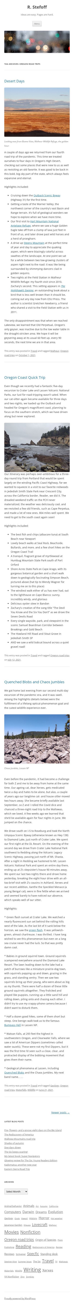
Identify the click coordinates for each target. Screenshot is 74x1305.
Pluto (60, 1240)
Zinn (22, 1277)
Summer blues (25, 1261)
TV (56, 1261)
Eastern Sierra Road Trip (17, 1169)
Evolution (55, 1211)
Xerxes (47, 1270)
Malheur (54, 351)
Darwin (28, 1211)
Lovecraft (39, 1224)
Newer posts (60, 1112)
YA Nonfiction (11, 1276)
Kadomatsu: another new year (20, 1164)
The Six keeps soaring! (16, 1151)
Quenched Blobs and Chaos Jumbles (34, 681)
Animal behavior (13, 1206)
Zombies (30, 1277)
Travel (34, 351)
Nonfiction (30, 1232)
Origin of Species (45, 1240)
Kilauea (27, 1225)
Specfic (33, 1253)
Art (37, 1206)
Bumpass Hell (12, 1025)
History (33, 1218)
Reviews (9, 1254)
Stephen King (10, 1261)
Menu (37, 23)
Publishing (9, 1247)
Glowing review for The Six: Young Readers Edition (30, 1160)
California (53, 1206)
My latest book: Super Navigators (22, 1156)
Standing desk (49, 1254)
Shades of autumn (14, 1143)
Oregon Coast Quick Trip (24, 377)
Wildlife (31, 1090)
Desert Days (14, 81)
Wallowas (63, 1261)
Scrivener (21, 1254)
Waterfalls (21, 1090)
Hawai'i (24, 1218)
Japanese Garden (13, 1225)
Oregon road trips (59, 655)
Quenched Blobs (14, 1072)
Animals (28, 1206)
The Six (37, 1261)
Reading (23, 1246)
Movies (11, 1232)
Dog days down (12, 1147)
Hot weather (57, 1218)
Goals (17, 1218)
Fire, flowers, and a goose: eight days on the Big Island (33, 1130)
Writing (32, 1269)
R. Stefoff (37, 7)
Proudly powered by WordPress (20, 1298)
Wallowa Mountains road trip (19, 1138)
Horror (44, 1218)
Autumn (44, 1206)
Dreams (41, 1212)
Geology (54, 1085)
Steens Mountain (34, 243)
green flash (36, 930)
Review (59, 1247)
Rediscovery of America (43, 1247)
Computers (12, 1212)
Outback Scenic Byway (47, 195)
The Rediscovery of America (19, 1134)
